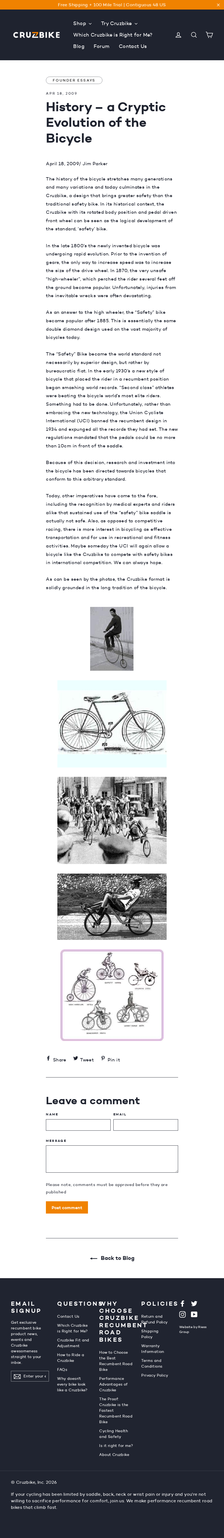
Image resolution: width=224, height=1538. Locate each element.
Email (119, 1114)
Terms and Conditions (151, 1363)
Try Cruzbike (117, 23)
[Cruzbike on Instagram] (182, 1314)
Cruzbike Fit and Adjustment (73, 1343)
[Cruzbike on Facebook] (182, 1303)
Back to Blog (116, 1257)
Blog (78, 46)
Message (56, 1141)
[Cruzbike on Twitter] (194, 1303)
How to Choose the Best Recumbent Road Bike (115, 1361)
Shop (80, 23)
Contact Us (133, 46)
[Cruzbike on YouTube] (194, 1314)
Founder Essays (74, 80)
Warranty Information (152, 1348)
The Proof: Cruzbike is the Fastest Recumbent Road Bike (115, 1410)
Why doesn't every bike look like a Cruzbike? (72, 1384)
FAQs (62, 1369)
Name (52, 1114)
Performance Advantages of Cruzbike (113, 1384)
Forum (101, 46)
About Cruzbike (114, 1454)
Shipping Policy (149, 1334)
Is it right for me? (116, 1445)
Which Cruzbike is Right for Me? (112, 35)
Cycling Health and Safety (113, 1433)
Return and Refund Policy (154, 1319)
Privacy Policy (154, 1375)
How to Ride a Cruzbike (70, 1357)
